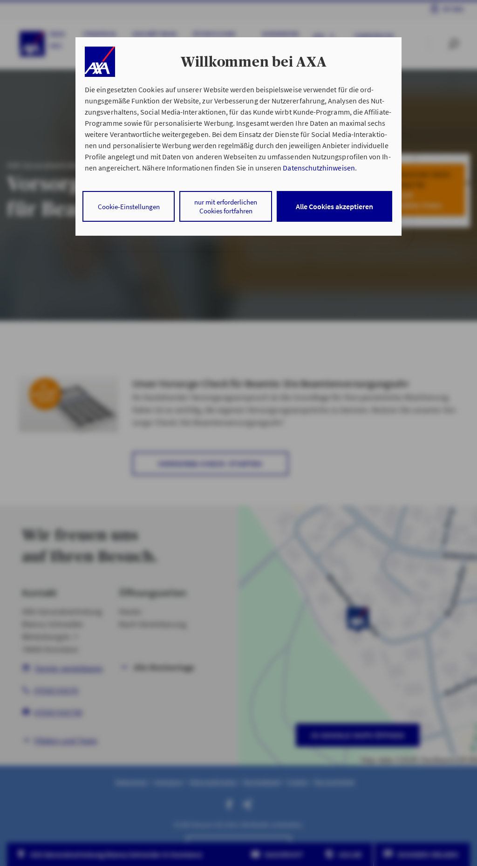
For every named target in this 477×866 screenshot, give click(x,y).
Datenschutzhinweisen (318, 167)
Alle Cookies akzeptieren (334, 206)
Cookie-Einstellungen (129, 206)
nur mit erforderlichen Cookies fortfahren (225, 206)
